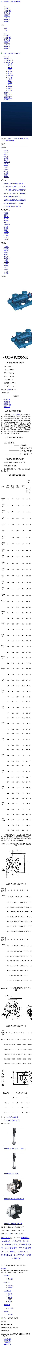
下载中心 (7, 17)
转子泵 (6, 177)
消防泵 (6, 169)
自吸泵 (6, 158)
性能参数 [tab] (7, 401)
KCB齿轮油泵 (19, 1255)
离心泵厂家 (5, 1238)
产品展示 (8, 1341)
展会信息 (11, 1287)
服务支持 (7, 19)
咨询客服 (8, 1344)
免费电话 (8, 1342)
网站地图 (3, 1268)
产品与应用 (7, 12)
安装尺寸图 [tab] (7, 405)
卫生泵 (6, 167)
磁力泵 (6, 160)
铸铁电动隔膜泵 (11, 1248)
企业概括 (11, 1279)
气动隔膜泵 (7, 10)
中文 (2, 25)
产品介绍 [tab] (7, 399)
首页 (5, 6)
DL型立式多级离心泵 (13, 1120)
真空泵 (6, 175)
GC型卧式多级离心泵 (7, 140)
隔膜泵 (6, 150)
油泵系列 (7, 162)
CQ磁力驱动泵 (6, 1255)
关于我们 (7, 8)
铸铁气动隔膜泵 (11, 1245)
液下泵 (6, 171)
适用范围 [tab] (7, 403)
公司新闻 (11, 1285)
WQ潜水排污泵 (23, 1251)
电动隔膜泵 (6, 1241)
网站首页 (8, 1339)
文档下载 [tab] (7, 407)
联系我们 (7, 21)
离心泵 (6, 152)
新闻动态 (7, 14)
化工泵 (6, 164)
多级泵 (26, 138)
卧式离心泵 (16, 414)
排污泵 (6, 156)
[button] (8, 62)
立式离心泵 (17, 1241)
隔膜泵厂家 (11, 138)
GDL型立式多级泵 (12, 1117)
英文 (5, 28)
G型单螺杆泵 (10, 1251)
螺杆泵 (6, 154)
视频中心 (7, 16)
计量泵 (6, 165)
